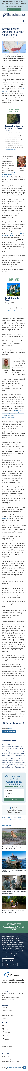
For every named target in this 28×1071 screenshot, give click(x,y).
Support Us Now (10, 964)
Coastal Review (7, 1)
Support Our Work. (14, 10)
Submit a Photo (6, 1049)
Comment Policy (6, 1059)
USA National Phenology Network (8, 175)
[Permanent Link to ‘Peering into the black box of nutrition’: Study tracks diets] (14, 882)
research (5, 518)
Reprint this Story (9, 731)
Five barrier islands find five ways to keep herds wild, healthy (12, 847)
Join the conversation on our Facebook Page (14, 810)
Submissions (5, 1013)
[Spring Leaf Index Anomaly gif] (14, 41)
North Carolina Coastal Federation (11, 997)
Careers (4, 1018)
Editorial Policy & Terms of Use (10, 1061)
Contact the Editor (7, 1046)
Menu (24, 20)
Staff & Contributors (7, 1010)
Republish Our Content (8, 1015)
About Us (4, 1007)
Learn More (8, 960)
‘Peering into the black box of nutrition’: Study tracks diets (14, 892)
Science (10, 728)
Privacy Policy (5, 1056)
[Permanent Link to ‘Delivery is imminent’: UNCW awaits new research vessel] (14, 860)
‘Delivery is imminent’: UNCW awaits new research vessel (14, 871)
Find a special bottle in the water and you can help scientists (13, 911)
